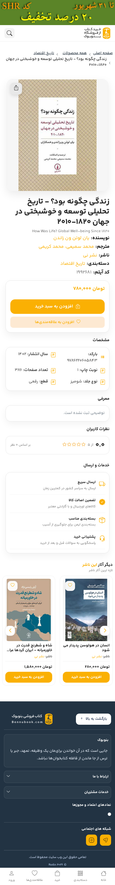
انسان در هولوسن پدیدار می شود (86, 647)
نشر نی (90, 255)
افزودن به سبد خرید (54, 306)
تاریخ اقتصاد (72, 263)
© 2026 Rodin (57, 864)
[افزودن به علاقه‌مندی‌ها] (70, 586)
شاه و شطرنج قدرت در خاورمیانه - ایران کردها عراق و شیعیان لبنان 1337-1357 (29, 650)
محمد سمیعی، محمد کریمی (66, 246)
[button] (57, 322)
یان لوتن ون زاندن (71, 238)
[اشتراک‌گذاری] (16, 88)
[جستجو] (9, 33)
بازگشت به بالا (96, 719)
